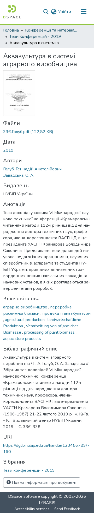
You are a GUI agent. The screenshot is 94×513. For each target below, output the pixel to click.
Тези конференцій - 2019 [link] (35, 36)
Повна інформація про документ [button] (44, 482)
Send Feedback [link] (67, 508)
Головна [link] (11, 30)
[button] (12, 11)
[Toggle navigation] (83, 12)
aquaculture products (22, 339)
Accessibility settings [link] (31, 508)
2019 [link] (8, 150)
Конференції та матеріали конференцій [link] (51, 30)
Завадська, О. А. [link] (18, 175)
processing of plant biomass (50, 332)
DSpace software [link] (24, 496)
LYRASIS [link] (47, 503)
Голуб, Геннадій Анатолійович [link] (32, 169)
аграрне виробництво (25, 307)
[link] (47, 132)
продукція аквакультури (66, 313)
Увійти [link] (64, 12)
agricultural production (25, 320)
